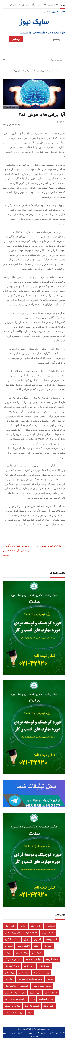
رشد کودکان (44, 966)
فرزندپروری (35, 992)
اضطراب (9, 946)
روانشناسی (23, 972)
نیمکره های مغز (32, 1006)
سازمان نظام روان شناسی (30, 979)
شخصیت (24, 986)
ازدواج (26, 939)
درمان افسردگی (12, 966)
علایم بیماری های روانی (15, 992)
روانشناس (9, 972)
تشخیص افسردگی (13, 959)
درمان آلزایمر (52, 959)
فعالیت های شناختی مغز (16, 999)
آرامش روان (10, 926)
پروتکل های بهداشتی (14, 1012)
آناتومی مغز (36, 926)
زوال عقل (9, 979)
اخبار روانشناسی (12, 932)
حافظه (29, 959)
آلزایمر (23, 926)
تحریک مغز (37, 952)
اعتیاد (36, 946)
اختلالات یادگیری (12, 939)
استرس (37, 939)
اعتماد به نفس (23, 946)
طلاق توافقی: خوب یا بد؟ (48, 545)
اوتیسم (8, 952)
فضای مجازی (51, 992)
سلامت (50, 979)
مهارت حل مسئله (12, 1006)
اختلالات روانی (47, 932)
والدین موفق (49, 1006)
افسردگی (48, 946)
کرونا (30, 1012)
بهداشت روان (21, 952)
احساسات (50, 926)
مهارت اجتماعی (46, 999)
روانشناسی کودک (41, 972)
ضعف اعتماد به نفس (42, 986)
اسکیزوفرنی (51, 939)
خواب (38, 959)
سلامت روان (10, 986)
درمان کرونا (29, 966)
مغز (33, 999)
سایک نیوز (34, 22)
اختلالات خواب (30, 932)
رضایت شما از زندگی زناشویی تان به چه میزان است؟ (16, 550)
